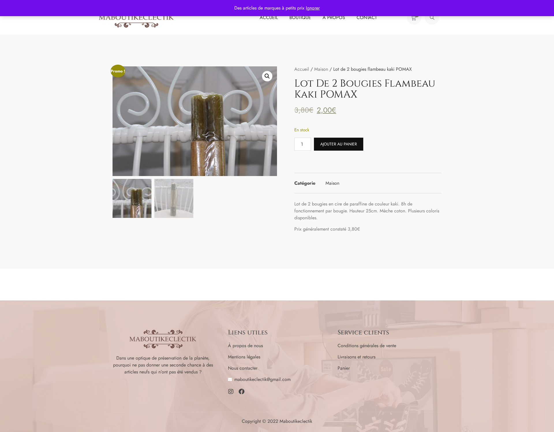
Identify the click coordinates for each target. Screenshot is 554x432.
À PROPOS (334, 17)
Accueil (301, 69)
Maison (321, 69)
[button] (432, 17)
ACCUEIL (269, 17)
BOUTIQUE (300, 17)
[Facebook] (241, 391)
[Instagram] (231, 391)
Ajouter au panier (338, 144)
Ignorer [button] (313, 8)
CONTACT (367, 17)
